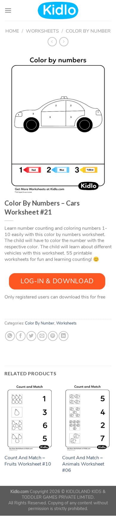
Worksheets (42, 31)
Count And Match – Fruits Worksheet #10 (27, 461)
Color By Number (88, 31)
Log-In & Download (57, 281)
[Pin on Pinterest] (53, 336)
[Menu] (8, 10)
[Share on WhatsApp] (10, 336)
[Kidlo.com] (58, 10)
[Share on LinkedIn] (63, 336)
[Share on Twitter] (31, 336)
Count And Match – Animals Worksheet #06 (83, 464)
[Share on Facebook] (21, 336)
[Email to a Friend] (42, 336)
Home (12, 31)
